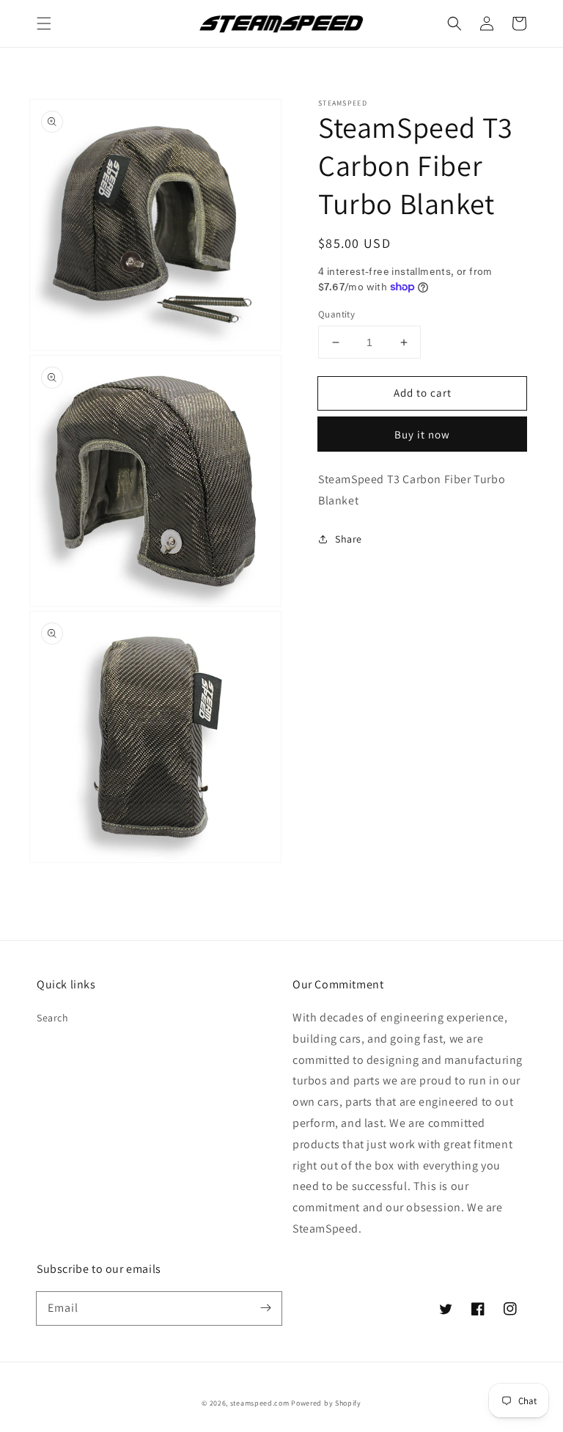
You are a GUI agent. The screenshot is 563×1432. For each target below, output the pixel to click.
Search (53, 1017)
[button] (44, 23)
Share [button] (348, 539)
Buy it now (422, 434)
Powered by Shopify (326, 1403)
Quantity (336, 314)
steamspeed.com (260, 1403)
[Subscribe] (265, 1308)
